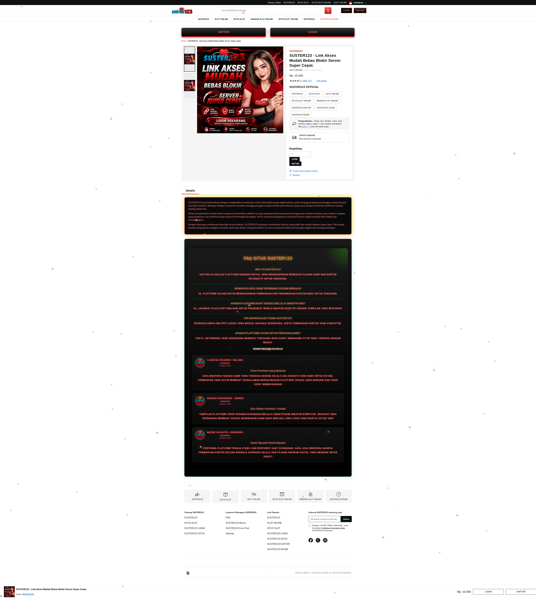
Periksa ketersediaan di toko (305, 171)
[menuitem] (203, 19)
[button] (189, 59)
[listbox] (319, 104)
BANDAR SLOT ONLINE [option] (327, 101)
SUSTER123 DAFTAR (278, 544)
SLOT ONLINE (340, 2)
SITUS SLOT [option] (314, 94)
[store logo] (182, 10)
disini (304, 126)
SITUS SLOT (303, 2)
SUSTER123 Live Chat (237, 528)
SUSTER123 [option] (297, 94)
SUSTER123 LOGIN (194, 528)
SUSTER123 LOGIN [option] (326, 108)
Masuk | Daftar (274, 2)
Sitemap (230, 533)
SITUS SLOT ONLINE (321, 2)
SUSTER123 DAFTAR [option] (301, 108)
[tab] (190, 190)
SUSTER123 (289, 2)
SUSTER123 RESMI (339, 499)
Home (183, 41)
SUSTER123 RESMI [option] (300, 115)
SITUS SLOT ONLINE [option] (301, 101)
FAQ (228, 517)
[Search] (328, 10)
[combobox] (276, 10)
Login (346, 10)
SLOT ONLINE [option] (332, 94)
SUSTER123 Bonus (236, 523)
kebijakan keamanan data (333, 528)
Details (190, 190)
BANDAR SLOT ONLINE (310, 499)
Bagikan (296, 175)
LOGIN (312, 31)
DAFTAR (223, 31)
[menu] (268, 19)
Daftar (360, 10)
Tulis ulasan (321, 81)
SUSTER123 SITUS (194, 533)
